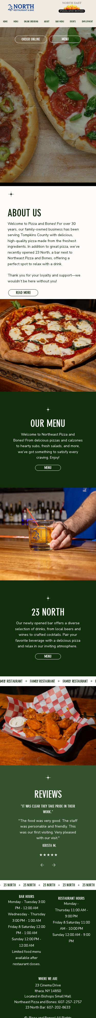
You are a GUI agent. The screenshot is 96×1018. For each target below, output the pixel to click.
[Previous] (42, 865)
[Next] (53, 865)
